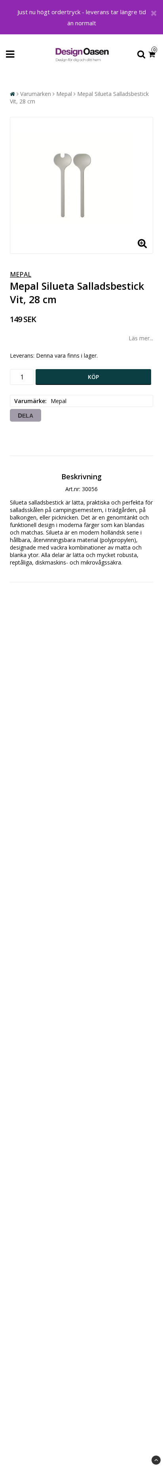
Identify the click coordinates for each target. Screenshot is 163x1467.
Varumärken (35, 94)
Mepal (64, 94)
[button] (152, 55)
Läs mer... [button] (141, 338)
